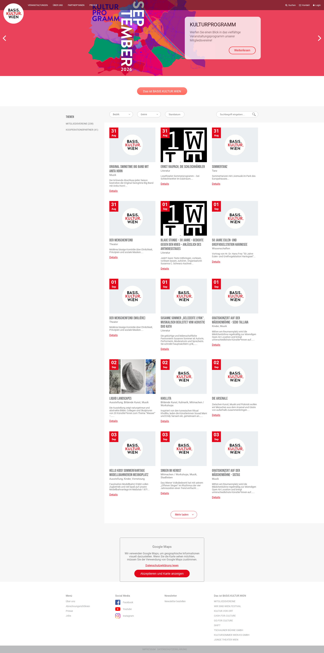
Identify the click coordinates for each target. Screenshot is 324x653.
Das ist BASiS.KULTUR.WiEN (162, 91)
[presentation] (4, 38)
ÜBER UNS (58, 5)
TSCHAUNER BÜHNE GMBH (228, 630)
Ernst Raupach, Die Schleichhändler (183, 167)
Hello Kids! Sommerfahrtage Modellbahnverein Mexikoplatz (128, 472)
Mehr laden (181, 514)
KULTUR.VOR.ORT (223, 611)
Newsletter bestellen (175, 601)
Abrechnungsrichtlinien (78, 606)
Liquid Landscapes (120, 398)
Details (113, 191)
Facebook (128, 602)
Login (318, 5)
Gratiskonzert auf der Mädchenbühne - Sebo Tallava (230, 320)
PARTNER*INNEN (76, 5)
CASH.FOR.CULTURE (225, 615)
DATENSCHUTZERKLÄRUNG (172, 649)
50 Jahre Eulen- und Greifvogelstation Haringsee (229, 242)
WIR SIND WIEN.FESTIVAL (227, 606)
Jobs (68, 615)
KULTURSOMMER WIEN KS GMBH (231, 635)
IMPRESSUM (149, 649)
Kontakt (306, 5)
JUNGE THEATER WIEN (226, 639)
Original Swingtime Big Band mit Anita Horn (129, 169)
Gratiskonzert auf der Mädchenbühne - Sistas (226, 472)
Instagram (128, 616)
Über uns (70, 601)
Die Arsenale (220, 398)
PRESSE (93, 5)
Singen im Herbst (171, 470)
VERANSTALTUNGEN (38, 5)
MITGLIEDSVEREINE (224, 601)
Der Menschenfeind (121, 240)
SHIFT (217, 625)
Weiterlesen (242, 50)
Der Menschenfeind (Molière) (127, 318)
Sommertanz (219, 167)
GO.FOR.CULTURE (223, 620)
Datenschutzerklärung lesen (162, 565)
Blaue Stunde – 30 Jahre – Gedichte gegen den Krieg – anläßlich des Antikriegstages (182, 244)
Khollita (166, 398)
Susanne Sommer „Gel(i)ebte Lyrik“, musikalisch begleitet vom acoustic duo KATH (183, 322)
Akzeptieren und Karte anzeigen (162, 573)
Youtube (127, 609)
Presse (69, 611)
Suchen (292, 5)
